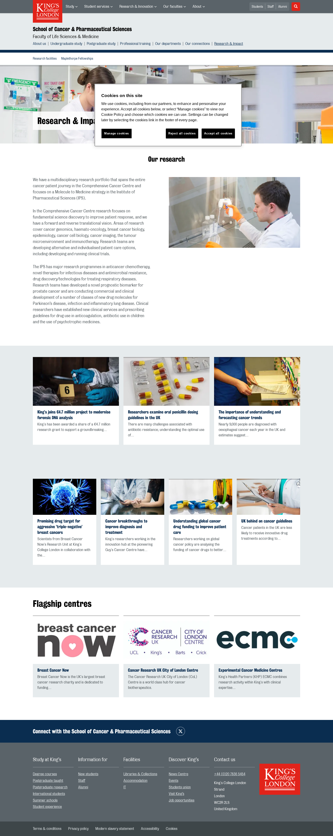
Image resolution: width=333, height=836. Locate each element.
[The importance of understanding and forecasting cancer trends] (257, 381)
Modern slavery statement (114, 829)
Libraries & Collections (140, 774)
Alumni (282, 6)
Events (173, 781)
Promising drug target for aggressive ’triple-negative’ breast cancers (59, 526)
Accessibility (150, 829)
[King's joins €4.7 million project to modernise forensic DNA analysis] (76, 381)
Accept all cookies (218, 133)
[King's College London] (279, 775)
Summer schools (45, 800)
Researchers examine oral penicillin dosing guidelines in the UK (163, 414)
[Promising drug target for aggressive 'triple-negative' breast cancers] (64, 497)
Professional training (135, 44)
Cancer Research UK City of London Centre (163, 670)
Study (70, 6)
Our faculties (172, 6)
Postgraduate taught (48, 781)
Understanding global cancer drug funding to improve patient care (199, 526)
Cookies (171, 829)
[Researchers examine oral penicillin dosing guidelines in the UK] (166, 381)
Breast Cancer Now (53, 670)
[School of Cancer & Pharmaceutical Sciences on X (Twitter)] (180, 731)
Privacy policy (78, 829)
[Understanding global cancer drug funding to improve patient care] (200, 497)
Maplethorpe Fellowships (77, 58)
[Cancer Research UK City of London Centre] (166, 639)
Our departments (168, 44)
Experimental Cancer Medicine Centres (250, 670)
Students (257, 6)
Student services (96, 6)
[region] (168, 115)
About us (39, 44)
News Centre (178, 774)
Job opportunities (181, 800)
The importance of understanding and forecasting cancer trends (250, 414)
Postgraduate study (101, 44)
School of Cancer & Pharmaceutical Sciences (82, 29)
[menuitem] (71, 6)
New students (88, 774)
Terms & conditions (47, 829)
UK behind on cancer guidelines (266, 521)
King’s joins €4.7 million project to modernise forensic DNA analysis (73, 414)
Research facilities (45, 58)
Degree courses (45, 774)
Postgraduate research (50, 787)
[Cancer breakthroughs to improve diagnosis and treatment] (132, 497)
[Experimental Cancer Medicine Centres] (257, 639)
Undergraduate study (66, 44)
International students (49, 794)
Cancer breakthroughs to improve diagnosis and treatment (126, 526)
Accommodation (135, 781)
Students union (180, 787)
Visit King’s (176, 794)
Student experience (47, 807)
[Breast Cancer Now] (76, 639)
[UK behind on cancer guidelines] (268, 497)
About (197, 6)
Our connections (197, 44)
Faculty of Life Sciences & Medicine (66, 36)
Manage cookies (116, 133)
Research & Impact (228, 44)
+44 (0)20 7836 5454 (229, 774)
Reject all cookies (182, 133)
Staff (271, 6)
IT (124, 787)
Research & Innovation (136, 6)
